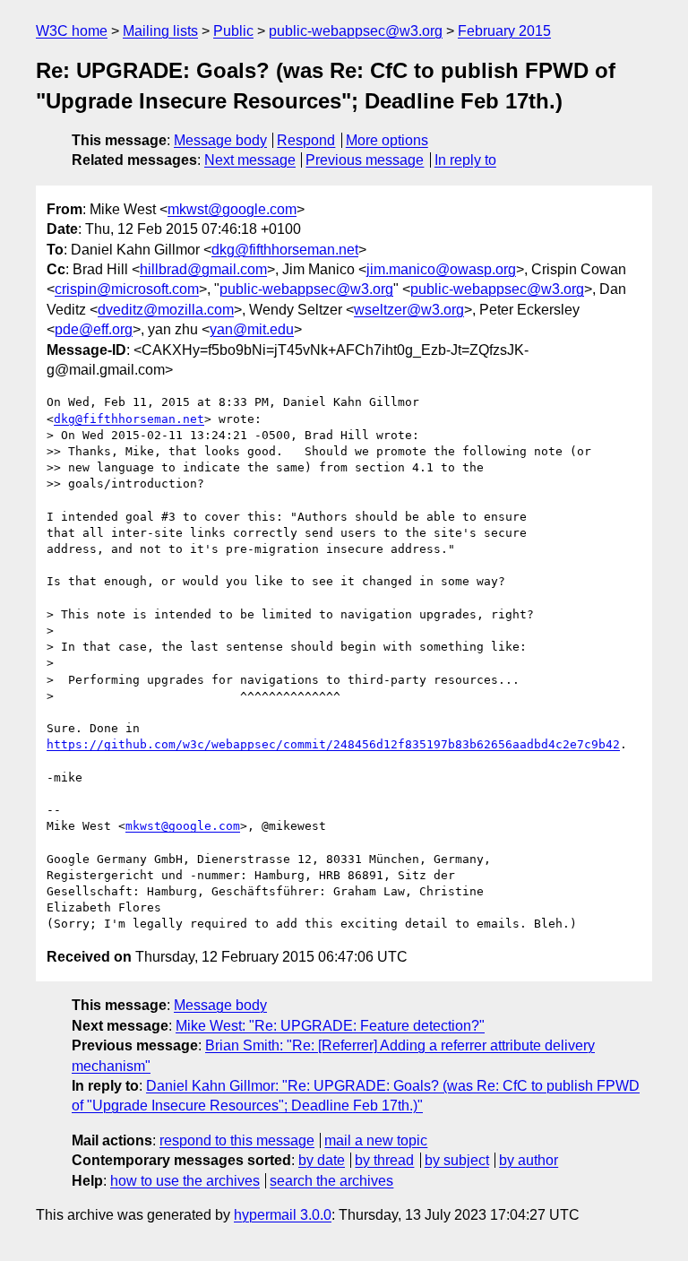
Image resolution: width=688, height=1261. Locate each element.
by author (528, 1160)
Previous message (364, 160)
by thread (384, 1160)
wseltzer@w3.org (409, 309)
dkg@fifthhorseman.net (284, 249)
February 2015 (504, 31)
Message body (220, 140)
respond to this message (236, 1140)
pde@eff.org (94, 329)
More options (387, 140)
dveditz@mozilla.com (166, 309)
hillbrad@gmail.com (203, 269)
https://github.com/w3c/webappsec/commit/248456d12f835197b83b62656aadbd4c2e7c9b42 (333, 744)
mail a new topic (375, 1140)
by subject (457, 1160)
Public (233, 31)
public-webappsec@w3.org (356, 31)
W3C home (72, 31)
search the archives (331, 1180)
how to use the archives (185, 1180)
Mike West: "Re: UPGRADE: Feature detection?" (330, 1025)
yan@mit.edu (252, 329)
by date (321, 1160)
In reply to (465, 160)
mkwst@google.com (232, 209)
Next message (250, 160)
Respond (306, 140)
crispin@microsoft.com (127, 289)
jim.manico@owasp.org (441, 269)
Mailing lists (160, 31)
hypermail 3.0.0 (282, 1214)
